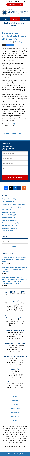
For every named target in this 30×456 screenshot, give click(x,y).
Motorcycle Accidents (10, 220)
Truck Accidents (8, 217)
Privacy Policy (15, 408)
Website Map (15, 412)
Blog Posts (15, 420)
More (25, 19)
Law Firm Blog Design (15, 454)
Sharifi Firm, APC (21, 446)
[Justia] (19, 188)
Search (15, 246)
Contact (14, 19)
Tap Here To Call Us (15, 4)
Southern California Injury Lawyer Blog (15, 12)
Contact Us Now (15, 177)
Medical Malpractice (9, 225)
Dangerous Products (10, 228)
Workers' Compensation (11, 207)
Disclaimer (15, 404)
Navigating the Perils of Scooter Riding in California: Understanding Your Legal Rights (15, 269)
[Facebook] (6, 188)
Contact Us (15, 416)
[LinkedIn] (15, 188)
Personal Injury (12, 124)
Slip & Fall (6, 209)
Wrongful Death (8, 212)
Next (21, 133)
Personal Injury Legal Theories (13, 204)
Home (5, 19)
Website (15, 400)
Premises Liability (9, 215)
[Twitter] (11, 188)
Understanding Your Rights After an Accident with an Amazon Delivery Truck (14, 259)
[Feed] (24, 188)
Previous (6, 133)
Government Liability (10, 223)
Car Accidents (8, 202)
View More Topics (8, 231)
